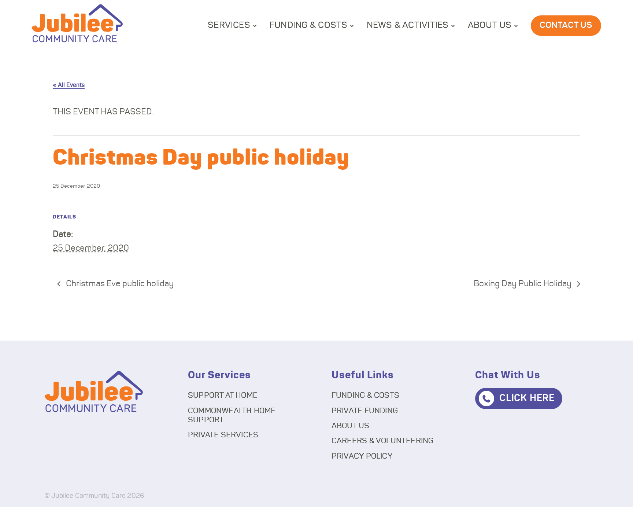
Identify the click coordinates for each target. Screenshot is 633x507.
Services (229, 25)
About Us (490, 25)
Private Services (223, 435)
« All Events (69, 85)
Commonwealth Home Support (232, 415)
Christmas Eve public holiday (119, 284)
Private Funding (365, 411)
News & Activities (408, 25)
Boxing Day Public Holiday (523, 284)
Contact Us (566, 25)
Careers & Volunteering (383, 441)
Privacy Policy (362, 456)
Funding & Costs (308, 25)
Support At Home (223, 395)
